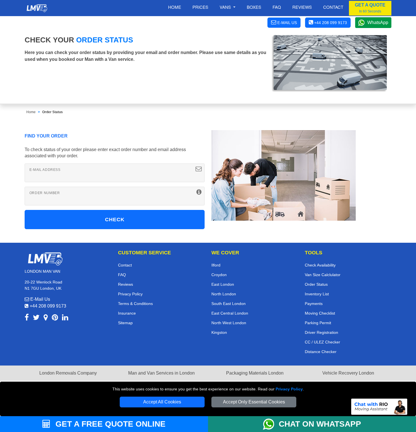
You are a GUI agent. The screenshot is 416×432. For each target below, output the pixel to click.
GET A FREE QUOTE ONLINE (109, 424)
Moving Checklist (320, 313)
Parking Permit (318, 323)
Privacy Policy (289, 389)
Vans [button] (226, 7)
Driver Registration (321, 332)
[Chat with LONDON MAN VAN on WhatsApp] (271, 424)
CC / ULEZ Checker (322, 342)
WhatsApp (377, 22)
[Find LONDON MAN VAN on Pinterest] (55, 318)
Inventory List (317, 294)
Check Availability (320, 265)
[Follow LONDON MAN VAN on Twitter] (36, 318)
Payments (314, 303)
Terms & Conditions (135, 303)
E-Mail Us (39, 299)
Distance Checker (320, 351)
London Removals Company (68, 373)
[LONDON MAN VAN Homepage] (37, 8)
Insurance (127, 313)
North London (223, 294)
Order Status (52, 112)
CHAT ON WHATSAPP (320, 424)
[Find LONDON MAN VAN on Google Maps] (46, 318)
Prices (200, 7)
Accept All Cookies (162, 401)
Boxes (254, 7)
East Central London (229, 313)
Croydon (219, 274)
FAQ (122, 274)
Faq (277, 7)
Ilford (215, 265)
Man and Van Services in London (161, 373)
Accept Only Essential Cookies (254, 401)
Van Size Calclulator (322, 274)
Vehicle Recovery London (348, 373)
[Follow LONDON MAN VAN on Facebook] (27, 318)
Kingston (219, 332)
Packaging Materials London (255, 373)
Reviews (302, 7)
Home (174, 7)
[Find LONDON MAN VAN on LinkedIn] (65, 318)
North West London (228, 323)
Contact (333, 7)
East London (222, 284)
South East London (228, 303)
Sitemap (125, 323)
